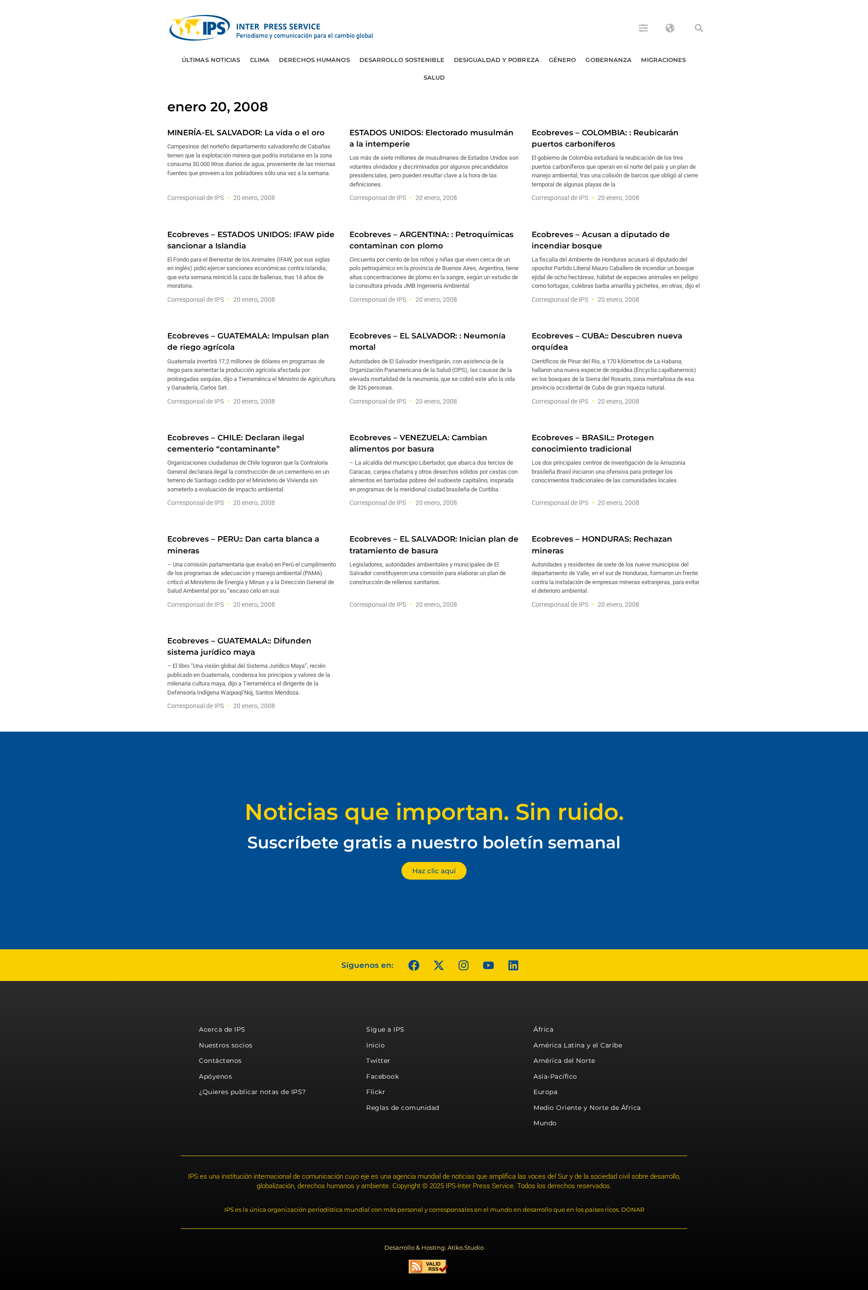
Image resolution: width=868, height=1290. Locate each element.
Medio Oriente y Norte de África (587, 1108)
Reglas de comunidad (402, 1108)
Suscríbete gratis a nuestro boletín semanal (434, 842)
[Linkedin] (513, 965)
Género (562, 59)
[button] (699, 28)
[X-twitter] (438, 965)
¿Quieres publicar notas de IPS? (252, 1092)
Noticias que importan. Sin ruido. (434, 812)
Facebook (382, 1076)
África (543, 1029)
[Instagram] (463, 965)
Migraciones (663, 59)
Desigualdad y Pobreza (496, 59)
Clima (260, 59)
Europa (545, 1092)
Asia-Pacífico (555, 1076)
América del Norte (564, 1061)
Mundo (545, 1123)
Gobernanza (608, 59)
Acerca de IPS (222, 1029)
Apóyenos (215, 1076)
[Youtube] (488, 965)
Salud (434, 77)
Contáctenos (220, 1061)
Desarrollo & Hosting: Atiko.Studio (434, 1247)
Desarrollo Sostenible (401, 59)
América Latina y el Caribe (577, 1045)
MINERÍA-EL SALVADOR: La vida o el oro (246, 132)
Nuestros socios (226, 1045)
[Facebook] (413, 965)
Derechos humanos (314, 59)
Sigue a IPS (385, 1029)
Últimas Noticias (211, 59)
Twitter (378, 1061)
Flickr (375, 1092)
